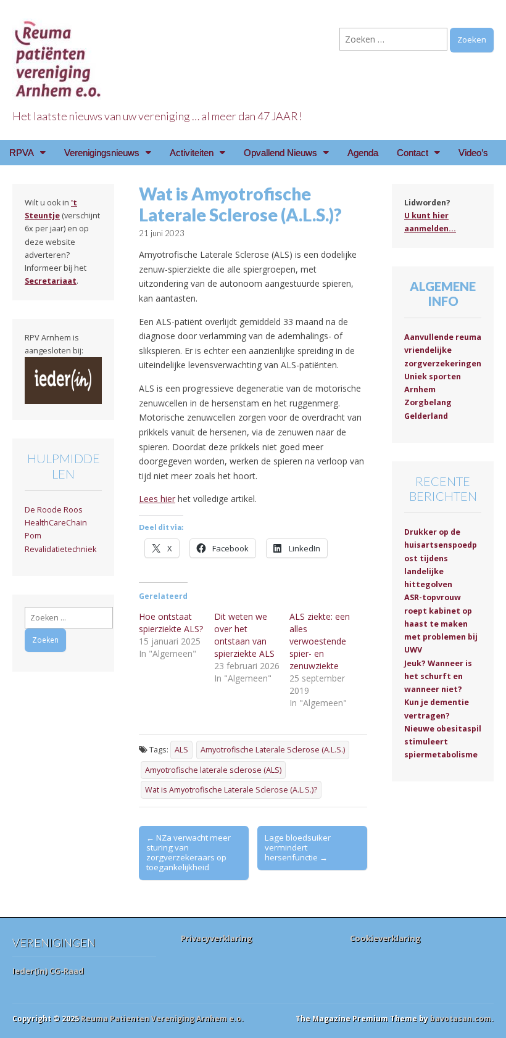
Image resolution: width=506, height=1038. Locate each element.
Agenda (362, 152)
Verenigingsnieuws (101, 152)
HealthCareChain (56, 522)
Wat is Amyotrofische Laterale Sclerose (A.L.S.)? (231, 790)
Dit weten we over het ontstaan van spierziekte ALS (244, 635)
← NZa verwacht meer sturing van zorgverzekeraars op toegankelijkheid (188, 852)
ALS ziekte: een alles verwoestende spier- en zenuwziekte (319, 641)
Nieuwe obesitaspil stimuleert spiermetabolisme (442, 741)
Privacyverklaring (216, 938)
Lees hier (157, 499)
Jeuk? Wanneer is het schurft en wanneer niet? (438, 676)
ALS (181, 749)
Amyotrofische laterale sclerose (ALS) (213, 770)
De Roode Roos (54, 510)
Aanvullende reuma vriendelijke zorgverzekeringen (442, 350)
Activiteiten (192, 152)
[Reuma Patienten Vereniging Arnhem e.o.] (58, 52)
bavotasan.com (460, 1018)
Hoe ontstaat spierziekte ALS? (171, 623)
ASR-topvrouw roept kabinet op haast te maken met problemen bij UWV (441, 623)
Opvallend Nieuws (280, 152)
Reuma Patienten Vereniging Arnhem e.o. (162, 1018)
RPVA (21, 152)
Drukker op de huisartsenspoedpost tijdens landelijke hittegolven (440, 558)
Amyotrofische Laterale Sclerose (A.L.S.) (273, 749)
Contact (412, 152)
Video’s (473, 152)
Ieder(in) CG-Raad (48, 970)
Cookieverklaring (385, 938)
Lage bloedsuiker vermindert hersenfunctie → (298, 847)
